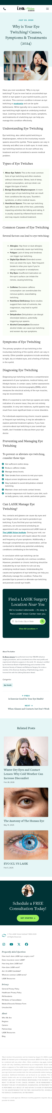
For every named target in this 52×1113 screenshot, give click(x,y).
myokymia (18, 103)
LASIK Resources (8, 978)
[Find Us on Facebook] (26, 944)
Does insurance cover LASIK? (13, 960)
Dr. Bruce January (9, 657)
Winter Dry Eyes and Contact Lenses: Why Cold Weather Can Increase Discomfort (23, 774)
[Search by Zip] (42, 621)
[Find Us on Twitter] (19, 944)
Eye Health (7, 685)
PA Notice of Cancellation (11, 1000)
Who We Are (7, 1018)
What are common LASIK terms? (14, 975)
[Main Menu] (47, 9)
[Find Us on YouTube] (11, 944)
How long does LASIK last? (12, 963)
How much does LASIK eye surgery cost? (18, 956)
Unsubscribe (7, 1007)
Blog (3, 1036)
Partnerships (7, 1029)
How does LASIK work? (11, 967)
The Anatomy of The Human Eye (24, 821)
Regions (5, 1021)
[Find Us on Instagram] (4, 944)
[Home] (26, 8)
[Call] (5, 9)
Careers (5, 1025)
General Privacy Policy (10, 989)
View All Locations (27, 628)
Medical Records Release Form (14, 1004)
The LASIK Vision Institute (14, 532)
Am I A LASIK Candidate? (11, 971)
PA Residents (7, 996)
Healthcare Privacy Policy (11, 992)
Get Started (27, 918)
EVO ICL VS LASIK (16, 864)
